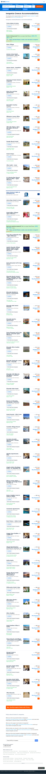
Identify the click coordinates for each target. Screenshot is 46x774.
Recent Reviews (37, 95)
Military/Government (18, 9)
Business (25, 9)
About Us (6, 771)
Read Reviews (37, 418)
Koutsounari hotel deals (18, 758)
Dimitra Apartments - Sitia (12, 454)
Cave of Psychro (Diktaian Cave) (20, 754)
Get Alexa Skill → (9, 40)
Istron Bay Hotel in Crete (13, 200)
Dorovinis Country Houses (11, 105)
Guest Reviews (37, 130)
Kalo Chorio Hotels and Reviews (8, 758)
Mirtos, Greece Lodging (30, 759)
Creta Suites (8, 729)
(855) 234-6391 (32, 771)
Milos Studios (10, 613)
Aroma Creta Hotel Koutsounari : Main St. (13, 55)
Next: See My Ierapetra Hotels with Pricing (18, 707)
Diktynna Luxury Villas (13, 116)
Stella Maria (10, 560)
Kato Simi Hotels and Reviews (8, 761)
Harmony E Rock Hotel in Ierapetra (13, 80)
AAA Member (6, 9)
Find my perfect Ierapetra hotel (7, 4)
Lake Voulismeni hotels (32, 751)
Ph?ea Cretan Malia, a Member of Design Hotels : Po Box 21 (14, 481)
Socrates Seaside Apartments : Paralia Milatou (12, 440)
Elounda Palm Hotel (12, 388)
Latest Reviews (37, 27)
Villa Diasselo (10, 692)
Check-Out (25, 4)
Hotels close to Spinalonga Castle (8, 754)
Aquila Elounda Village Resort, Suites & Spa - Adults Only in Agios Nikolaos (13, 249)
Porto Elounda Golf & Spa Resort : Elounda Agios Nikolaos (14, 333)
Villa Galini (8, 719)
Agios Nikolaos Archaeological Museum (9, 752)
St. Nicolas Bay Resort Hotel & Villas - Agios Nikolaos (13, 178)
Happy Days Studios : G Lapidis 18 (13, 534)
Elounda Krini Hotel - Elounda (12, 306)
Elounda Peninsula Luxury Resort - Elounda (14, 361)
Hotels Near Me (20, 771)
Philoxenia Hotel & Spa (13, 587)
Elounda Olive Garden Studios (12, 348)
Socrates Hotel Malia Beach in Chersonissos (13, 680)
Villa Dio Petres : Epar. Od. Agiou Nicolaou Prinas (13, 128)
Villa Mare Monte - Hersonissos (11, 600)
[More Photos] (26, 27)
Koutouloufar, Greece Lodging (28, 758)
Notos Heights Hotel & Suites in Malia (13, 496)
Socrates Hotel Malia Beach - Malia (12, 666)
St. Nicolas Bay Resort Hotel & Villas (25, 724)
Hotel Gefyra (10, 153)
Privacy (15, 771)
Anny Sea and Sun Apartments (11, 92)
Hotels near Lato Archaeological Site (23, 752)
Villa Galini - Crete (11, 165)
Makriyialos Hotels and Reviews (8, 759)
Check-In (17, 4)
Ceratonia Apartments (13, 508)
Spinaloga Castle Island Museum (35, 752)
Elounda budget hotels (17, 761)
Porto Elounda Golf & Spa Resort (14, 263)
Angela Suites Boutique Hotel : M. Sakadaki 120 (13, 468)
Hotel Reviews (37, 48)
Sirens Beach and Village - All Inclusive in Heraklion (14, 639)
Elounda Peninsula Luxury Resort (17, 719)
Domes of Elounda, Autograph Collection (12, 401)
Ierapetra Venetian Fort (31, 16)
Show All (23, 763)
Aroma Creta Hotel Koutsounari (25, 729)
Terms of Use (11, 771)
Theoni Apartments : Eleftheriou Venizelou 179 (13, 547)
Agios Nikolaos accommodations (20, 759)
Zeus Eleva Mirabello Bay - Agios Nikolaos (13, 235)
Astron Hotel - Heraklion (13, 67)
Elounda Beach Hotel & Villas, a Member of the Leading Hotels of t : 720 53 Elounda (13, 278)
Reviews (38, 71)
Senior (11, 9)
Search (36, 740)
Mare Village (10, 44)
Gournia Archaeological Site (17, 17)
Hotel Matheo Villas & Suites (12, 626)
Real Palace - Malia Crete (13, 521)
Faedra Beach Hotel (12, 141)
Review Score (37, 83)
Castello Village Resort (13, 426)
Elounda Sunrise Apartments (11, 320)
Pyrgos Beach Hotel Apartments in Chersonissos (12, 574)
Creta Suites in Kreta (12, 23)
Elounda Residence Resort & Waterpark (12, 293)
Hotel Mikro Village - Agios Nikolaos (12, 213)
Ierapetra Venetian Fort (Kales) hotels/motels (10, 751)
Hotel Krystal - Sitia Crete (14, 414)
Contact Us (2, 771)
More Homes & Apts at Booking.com (13, 193)
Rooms (33, 4)
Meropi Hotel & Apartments (10, 653)
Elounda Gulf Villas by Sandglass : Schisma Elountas (12, 375)
